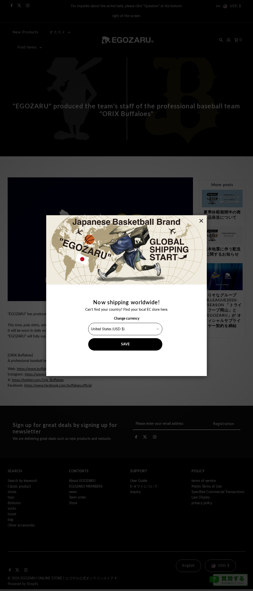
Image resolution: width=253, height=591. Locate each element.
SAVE (125, 344)
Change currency (126, 318)
